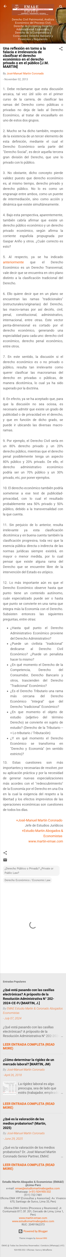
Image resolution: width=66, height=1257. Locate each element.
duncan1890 (41, 1238)
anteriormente (13, 262)
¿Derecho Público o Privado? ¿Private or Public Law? (29, 871)
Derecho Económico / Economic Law (27, 880)
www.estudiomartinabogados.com (33, 1221)
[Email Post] (5, 861)
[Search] (61, 7)
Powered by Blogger (35, 1231)
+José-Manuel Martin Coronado (39, 820)
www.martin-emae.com (45, 841)
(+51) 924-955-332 (40, 1191)
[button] (61, 49)
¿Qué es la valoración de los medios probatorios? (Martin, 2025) (24, 1123)
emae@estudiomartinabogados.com (37, 1188)
